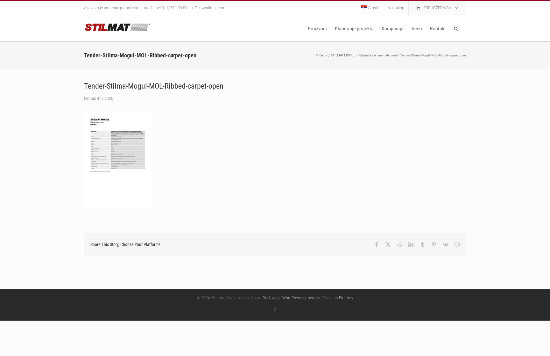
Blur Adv (346, 298)
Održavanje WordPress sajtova (288, 298)
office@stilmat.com (208, 8)
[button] (456, 28)
